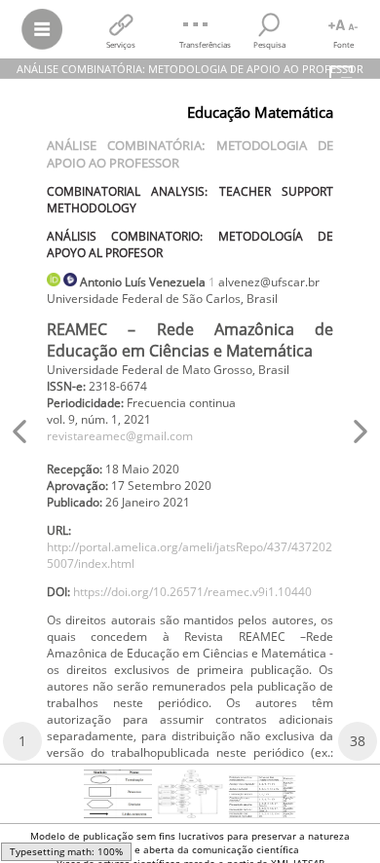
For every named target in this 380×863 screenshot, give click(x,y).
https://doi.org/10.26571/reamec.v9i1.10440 (192, 591)
